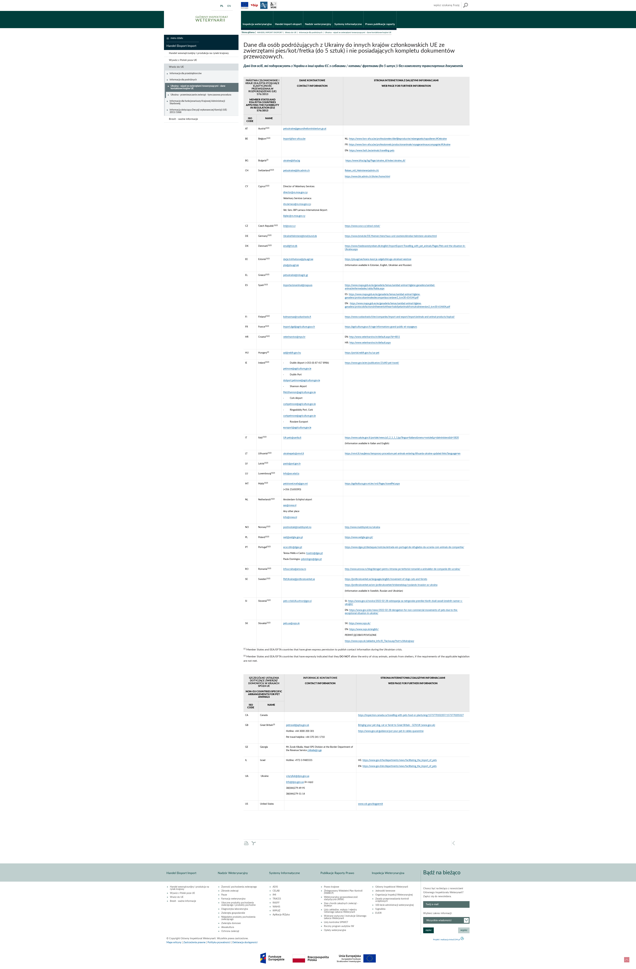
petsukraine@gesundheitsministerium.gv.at (304, 129)
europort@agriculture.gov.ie (297, 427)
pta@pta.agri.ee (291, 265)
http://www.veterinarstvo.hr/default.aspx (370, 343)
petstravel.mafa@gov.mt (295, 484)
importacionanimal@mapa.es (297, 285)
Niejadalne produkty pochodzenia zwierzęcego (238, 918)
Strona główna (248, 32)
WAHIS (276, 907)
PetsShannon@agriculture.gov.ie (299, 392)
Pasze (224, 895)
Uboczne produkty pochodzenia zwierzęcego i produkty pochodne (238, 904)
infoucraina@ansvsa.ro (294, 569)
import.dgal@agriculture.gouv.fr (299, 327)
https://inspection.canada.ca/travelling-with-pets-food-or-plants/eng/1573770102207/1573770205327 (411, 715)
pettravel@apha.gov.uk (297, 725)
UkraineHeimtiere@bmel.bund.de (300, 236)
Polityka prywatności (219, 942)
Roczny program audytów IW (339, 926)
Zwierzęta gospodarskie (233, 913)
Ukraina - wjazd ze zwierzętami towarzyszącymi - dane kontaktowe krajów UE (198, 87)
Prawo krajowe (331, 887)
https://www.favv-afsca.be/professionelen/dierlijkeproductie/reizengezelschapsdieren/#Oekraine (398, 139)
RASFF (276, 903)
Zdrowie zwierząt (229, 891)
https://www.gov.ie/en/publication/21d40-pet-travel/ (372, 363)
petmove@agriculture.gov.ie (297, 369)
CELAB (276, 891)
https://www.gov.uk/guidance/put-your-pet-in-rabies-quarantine (391, 731)
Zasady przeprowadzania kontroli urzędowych (392, 900)
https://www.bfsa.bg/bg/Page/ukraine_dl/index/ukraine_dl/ (375, 161)
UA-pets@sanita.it (292, 438)
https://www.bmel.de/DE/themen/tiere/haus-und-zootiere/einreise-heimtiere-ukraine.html (391, 236)
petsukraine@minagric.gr (295, 275)
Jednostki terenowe (385, 891)
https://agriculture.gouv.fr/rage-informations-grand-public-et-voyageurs (381, 327)
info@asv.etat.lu (291, 474)
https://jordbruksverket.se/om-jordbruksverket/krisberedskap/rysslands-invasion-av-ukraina (391, 585)
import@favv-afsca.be (294, 139)
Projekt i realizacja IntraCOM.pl (446, 940)
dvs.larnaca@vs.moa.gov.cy (297, 204)
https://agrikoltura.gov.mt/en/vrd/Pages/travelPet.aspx (372, 484)
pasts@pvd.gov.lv (292, 464)
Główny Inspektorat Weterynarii (391, 887)
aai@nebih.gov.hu (292, 353)
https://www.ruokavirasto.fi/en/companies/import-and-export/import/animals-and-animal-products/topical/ (400, 317)
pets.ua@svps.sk (291, 623)
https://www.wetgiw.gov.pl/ (359, 537)
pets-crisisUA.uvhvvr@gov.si (297, 601)
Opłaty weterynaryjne (335, 930)
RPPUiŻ (276, 911)
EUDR (378, 913)
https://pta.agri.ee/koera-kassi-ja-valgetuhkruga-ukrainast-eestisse (378, 259)
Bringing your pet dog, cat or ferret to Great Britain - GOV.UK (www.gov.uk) (396, 725)
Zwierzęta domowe (231, 923)
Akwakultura (227, 927)
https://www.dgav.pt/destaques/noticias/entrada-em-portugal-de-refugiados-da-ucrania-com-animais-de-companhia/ (404, 547)
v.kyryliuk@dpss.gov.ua (297, 776)
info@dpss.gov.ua (295, 782)
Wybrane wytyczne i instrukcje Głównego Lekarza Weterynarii (345, 917)
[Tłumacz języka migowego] (263, 5)
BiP (254, 5)
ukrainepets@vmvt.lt (293, 453)
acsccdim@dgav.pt (292, 547)
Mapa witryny (173, 942)
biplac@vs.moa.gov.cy (294, 216)
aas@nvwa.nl (289, 505)
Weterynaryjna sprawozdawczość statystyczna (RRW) (341, 898)
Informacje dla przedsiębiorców (186, 73)
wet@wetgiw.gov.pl (293, 537)
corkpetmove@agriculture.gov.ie (299, 404)
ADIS (275, 887)
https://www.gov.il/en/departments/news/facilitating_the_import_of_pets (400, 766)
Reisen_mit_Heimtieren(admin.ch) (362, 170)
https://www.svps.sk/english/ (364, 629)
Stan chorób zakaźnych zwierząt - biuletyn (341, 904)
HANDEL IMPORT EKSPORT (270, 32)
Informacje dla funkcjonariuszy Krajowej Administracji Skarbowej (197, 102)
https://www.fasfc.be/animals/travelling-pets (371, 150)
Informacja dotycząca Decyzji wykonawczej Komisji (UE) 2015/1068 (198, 111)
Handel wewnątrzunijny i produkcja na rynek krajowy (199, 53)
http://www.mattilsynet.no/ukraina (362, 527)
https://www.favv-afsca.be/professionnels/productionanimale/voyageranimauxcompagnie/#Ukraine (399, 144)
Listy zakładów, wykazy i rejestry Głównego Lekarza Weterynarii (340, 911)
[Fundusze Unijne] (244, 5)
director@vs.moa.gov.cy (295, 192)
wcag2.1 (273, 5)
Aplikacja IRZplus (281, 915)
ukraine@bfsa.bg (291, 161)
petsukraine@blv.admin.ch (296, 170)
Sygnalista (380, 909)
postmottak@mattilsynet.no (297, 527)
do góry (626, 959)
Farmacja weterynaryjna (233, 899)
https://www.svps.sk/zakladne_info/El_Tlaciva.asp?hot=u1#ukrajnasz (379, 641)
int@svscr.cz (289, 226)
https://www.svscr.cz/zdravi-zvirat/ (362, 226)
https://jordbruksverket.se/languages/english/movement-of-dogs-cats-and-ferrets (386, 579)
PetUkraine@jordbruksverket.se (299, 579)
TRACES (277, 899)
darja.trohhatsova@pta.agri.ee (298, 259)
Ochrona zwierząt (230, 931)
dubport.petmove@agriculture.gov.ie (301, 380)
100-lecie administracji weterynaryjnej (394, 905)
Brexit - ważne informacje (183, 119)
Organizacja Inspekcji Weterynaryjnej (394, 895)
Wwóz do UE (290, 32)
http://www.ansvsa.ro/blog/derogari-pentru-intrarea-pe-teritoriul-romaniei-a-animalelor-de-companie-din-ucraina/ (402, 569)
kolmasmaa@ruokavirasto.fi (297, 317)
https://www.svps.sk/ (360, 623)
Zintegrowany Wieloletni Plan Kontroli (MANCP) (343, 892)
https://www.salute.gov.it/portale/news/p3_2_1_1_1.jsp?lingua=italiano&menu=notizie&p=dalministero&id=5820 (402, 438)
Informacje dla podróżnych (310, 32)
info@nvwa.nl (290, 517)
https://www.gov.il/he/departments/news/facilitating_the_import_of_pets (400, 760)
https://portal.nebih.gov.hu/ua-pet (362, 353)
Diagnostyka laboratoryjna (234, 909)
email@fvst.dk (290, 246)
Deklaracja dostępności (245, 942)
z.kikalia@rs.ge (314, 750)
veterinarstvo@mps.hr (294, 337)
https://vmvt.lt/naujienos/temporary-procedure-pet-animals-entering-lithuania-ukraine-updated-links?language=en (402, 453)
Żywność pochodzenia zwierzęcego (239, 887)
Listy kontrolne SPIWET (336, 922)
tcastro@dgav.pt (314, 553)
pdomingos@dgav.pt (311, 559)
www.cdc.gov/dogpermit (370, 804)
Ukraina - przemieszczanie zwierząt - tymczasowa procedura (201, 95)
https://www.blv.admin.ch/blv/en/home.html (367, 176)
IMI (274, 895)
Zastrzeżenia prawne (194, 942)
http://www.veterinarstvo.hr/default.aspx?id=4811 (374, 337)
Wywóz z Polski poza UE (183, 60)
